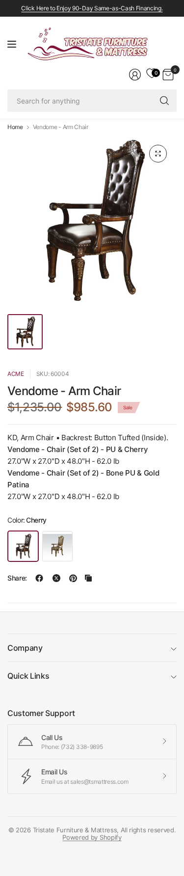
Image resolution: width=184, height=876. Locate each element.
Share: (17, 578)
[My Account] (135, 74)
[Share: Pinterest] (73, 578)
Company (25, 648)
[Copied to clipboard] (88, 578)
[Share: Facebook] (39, 578)
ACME (15, 373)
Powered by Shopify (91, 837)
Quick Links (28, 676)
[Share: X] (56, 578)
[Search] (164, 100)
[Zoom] (158, 153)
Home (15, 127)
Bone (57, 546)
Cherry (23, 546)
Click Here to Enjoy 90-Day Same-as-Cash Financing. (91, 8)
